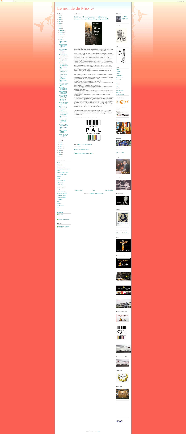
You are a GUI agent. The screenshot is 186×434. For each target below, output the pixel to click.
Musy (58, 207)
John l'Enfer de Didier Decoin (62, 100)
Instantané (118, 79)
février (61, 146)
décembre (62, 30)
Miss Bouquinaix (60, 205)
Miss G (125, 16)
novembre (62, 32)
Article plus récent (78, 190)
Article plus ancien (109, 190)
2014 (60, 27)
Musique (118, 84)
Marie (58, 201)
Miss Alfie (59, 203)
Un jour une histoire (120, 94)
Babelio (58, 162)
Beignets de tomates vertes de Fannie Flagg (63, 88)
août (61, 37)
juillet (61, 39)
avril (61, 142)
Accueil (93, 190)
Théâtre (117, 88)
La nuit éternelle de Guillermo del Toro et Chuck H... (63, 121)
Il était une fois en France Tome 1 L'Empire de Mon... (63, 108)
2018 (60, 19)
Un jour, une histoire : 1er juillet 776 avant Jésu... (63, 135)
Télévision (118, 92)
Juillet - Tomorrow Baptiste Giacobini (63, 131)
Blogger (98, 431)
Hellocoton (66, 227)
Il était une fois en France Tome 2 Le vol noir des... (63, 96)
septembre (62, 36)
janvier (61, 148)
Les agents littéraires (61, 189)
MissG (62, 227)
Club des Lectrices (120, 77)
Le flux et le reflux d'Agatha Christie (63, 125)
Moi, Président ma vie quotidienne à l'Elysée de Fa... (63, 56)
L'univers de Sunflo (61, 180)
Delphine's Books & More (62, 172)
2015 (60, 25)
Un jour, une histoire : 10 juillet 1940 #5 (63, 103)
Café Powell (59, 165)
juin (60, 139)
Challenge (118, 71)
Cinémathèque (119, 75)
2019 (60, 17)
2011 (60, 152)
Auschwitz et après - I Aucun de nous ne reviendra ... (63, 113)
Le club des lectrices (61, 186)
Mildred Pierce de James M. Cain (63, 74)
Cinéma (117, 73)
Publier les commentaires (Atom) (97, 193)
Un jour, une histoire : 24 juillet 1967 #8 (63, 60)
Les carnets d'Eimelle (61, 191)
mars (61, 144)
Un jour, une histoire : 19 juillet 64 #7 (63, 71)
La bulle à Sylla (60, 184)
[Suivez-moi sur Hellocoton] (63, 226)
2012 (60, 150)
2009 (60, 156)
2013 (60, 28)
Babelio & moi (60, 212)
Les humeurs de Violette (62, 193)
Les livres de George (61, 195)
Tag (117, 86)
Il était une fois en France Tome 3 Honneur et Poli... (63, 92)
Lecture (79, 146)
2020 (60, 15)
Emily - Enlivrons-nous (62, 174)
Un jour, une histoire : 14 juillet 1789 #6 (63, 84)
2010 (60, 154)
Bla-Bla (117, 69)
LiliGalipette (59, 199)
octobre (61, 34)
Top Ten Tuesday (120, 90)
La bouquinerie (60, 182)
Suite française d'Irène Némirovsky (62, 77)
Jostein (58, 178)
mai (61, 140)
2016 (60, 23)
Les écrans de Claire (61, 197)
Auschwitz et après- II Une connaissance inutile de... (63, 51)
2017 (60, 21)
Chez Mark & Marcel (61, 167)
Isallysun (59, 176)
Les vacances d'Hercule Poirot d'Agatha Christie (63, 64)
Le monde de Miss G (75, 8)
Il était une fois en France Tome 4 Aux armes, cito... (63, 46)
